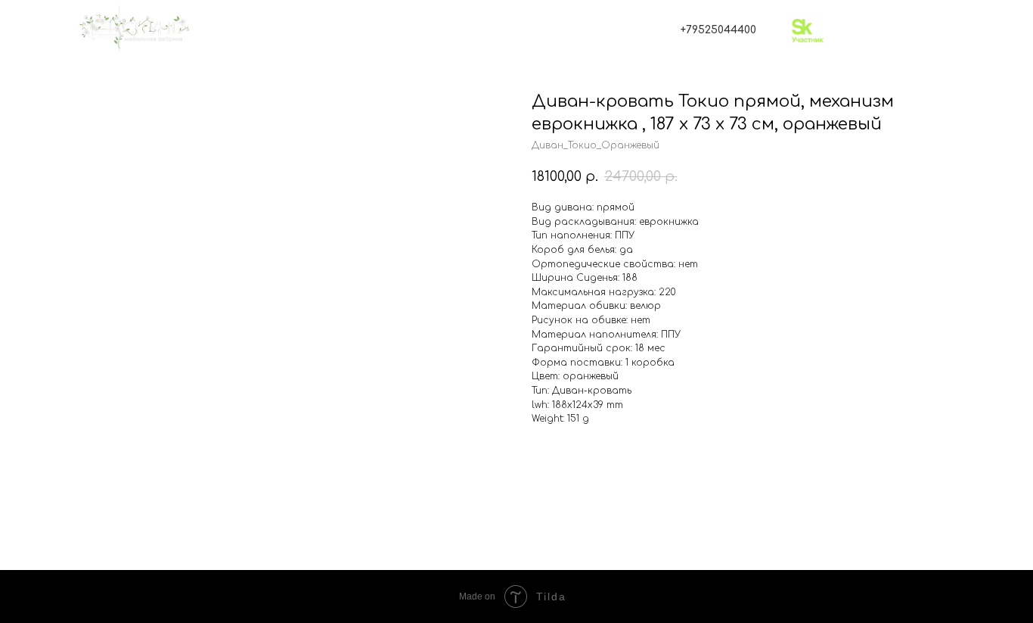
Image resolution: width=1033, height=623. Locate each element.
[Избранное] (407, 30)
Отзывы (636, 83)
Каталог (359, 83)
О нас (251, 83)
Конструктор (498, 83)
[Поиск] (377, 30)
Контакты (762, 83)
